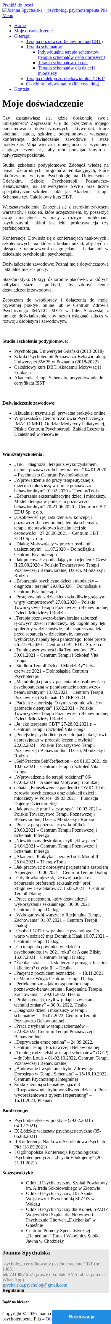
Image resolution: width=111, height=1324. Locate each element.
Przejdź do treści (17, 4)
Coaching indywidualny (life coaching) (62, 83)
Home (20, 25)
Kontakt (21, 89)
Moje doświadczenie (33, 30)
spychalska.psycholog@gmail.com (34, 1284)
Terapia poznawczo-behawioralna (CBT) (64, 41)
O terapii (22, 36)
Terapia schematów (44, 46)
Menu (7, 15)
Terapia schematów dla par (63, 62)
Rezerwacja (81, 1316)
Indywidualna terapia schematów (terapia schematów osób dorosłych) (71, 54)
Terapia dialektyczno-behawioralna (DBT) (65, 78)
